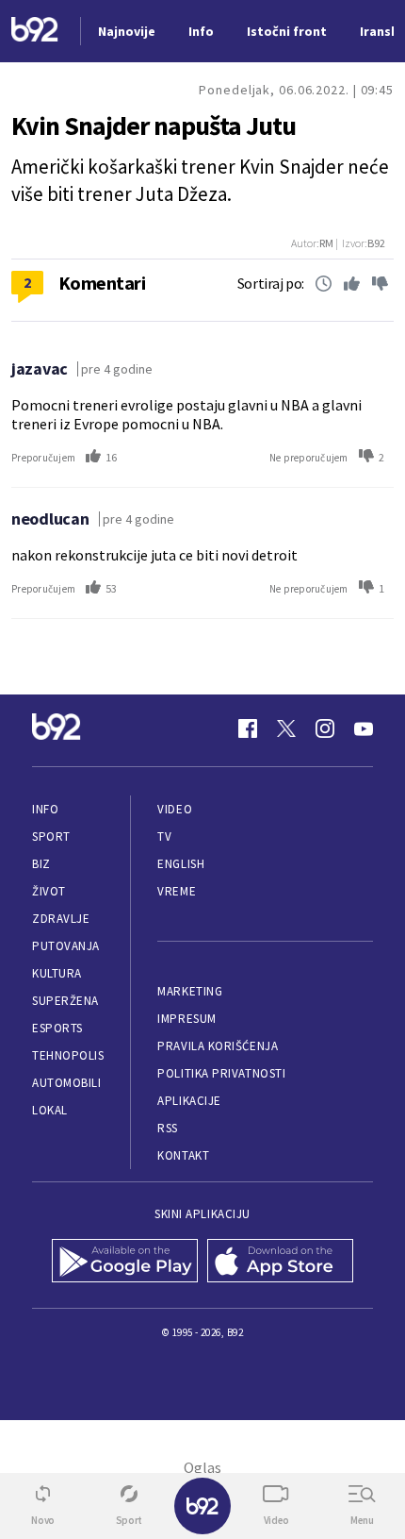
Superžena (65, 1001)
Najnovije (126, 31)
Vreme (176, 891)
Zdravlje (60, 919)
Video (174, 809)
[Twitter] (286, 728)
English (180, 864)
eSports (57, 1028)
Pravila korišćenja (217, 1046)
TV (164, 836)
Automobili (66, 1083)
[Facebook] (247, 728)
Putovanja (66, 946)
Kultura (57, 973)
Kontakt (183, 1155)
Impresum (186, 1019)
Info (45, 809)
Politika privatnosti (221, 1073)
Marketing (189, 991)
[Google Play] (125, 1262)
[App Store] (280, 1262)
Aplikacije (188, 1101)
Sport (51, 836)
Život (49, 891)
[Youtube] (363, 728)
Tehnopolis (68, 1055)
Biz (41, 864)
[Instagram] (325, 728)
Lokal (50, 1110)
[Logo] (34, 31)
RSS (167, 1128)
